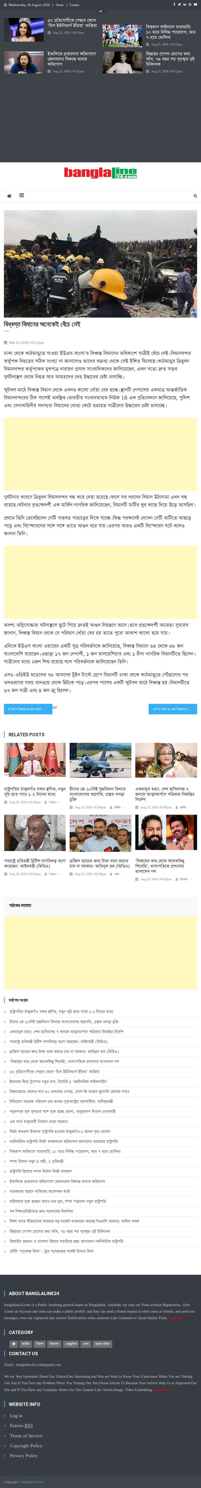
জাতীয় (117, 807)
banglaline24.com (32, 1482)
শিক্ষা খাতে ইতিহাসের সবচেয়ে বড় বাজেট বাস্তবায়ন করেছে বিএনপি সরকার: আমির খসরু (74, 1221)
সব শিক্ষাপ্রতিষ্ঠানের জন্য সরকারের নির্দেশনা (41, 1211)
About (59, 5)
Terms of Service (26, 1436)
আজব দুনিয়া (102, 1344)
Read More (177, 1318)
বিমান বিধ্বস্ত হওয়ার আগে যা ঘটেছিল (31, 709)
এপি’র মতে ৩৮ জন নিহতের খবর (172, 709)
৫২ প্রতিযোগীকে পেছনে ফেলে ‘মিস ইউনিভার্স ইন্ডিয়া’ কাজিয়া (72, 23)
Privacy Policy (24, 1455)
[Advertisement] (100, 117)
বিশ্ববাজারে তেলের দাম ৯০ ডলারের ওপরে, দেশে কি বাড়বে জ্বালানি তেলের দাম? (69, 1091)
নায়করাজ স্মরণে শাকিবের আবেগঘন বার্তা (40, 1191)
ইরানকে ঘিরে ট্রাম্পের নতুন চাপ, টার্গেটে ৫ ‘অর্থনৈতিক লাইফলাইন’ (58, 1081)
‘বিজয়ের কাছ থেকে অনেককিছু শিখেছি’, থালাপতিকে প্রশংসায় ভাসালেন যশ (159, 866)
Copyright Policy (26, 1446)
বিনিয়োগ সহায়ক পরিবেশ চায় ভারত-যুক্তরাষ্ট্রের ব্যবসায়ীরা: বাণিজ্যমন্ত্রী (61, 1101)
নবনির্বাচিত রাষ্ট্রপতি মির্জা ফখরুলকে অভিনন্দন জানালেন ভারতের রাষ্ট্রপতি (64, 1141)
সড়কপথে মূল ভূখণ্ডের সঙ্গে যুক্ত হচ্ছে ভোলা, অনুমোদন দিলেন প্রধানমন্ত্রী (63, 1111)
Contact (74, 5)
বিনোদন (184, 879)
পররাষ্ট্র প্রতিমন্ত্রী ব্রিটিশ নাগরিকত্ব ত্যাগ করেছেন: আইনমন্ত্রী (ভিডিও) (35, 864)
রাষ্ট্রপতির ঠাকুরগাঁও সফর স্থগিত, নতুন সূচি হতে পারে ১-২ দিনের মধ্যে (35, 792)
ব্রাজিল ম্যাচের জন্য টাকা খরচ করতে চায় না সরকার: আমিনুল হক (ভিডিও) (100, 864)
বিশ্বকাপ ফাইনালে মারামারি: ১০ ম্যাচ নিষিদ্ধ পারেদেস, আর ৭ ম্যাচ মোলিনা (171, 32)
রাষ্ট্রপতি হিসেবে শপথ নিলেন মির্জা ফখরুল (41, 1171)
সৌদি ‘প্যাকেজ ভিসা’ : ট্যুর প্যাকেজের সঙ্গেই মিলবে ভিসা (52, 1251)
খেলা (116, 874)
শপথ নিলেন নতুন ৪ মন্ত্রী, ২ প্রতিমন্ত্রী (37, 1161)
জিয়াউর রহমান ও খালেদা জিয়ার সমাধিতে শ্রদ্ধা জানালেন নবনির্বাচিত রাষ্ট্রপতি (67, 1241)
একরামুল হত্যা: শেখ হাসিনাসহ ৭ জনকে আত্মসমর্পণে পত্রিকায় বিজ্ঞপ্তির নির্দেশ (164, 794)
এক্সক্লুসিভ (70, 1344)
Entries (21, 1425)
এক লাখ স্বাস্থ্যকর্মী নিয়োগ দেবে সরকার (39, 1121)
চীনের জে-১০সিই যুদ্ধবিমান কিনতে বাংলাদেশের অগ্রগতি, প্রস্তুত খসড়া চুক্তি (98, 794)
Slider (53, 802)
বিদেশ (39, 1344)
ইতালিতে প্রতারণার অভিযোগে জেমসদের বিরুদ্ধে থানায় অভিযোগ (72, 59)
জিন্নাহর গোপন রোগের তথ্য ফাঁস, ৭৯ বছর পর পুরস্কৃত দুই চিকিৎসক (170, 59)
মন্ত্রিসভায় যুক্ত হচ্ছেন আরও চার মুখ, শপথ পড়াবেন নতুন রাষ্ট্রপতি (58, 1201)
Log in (16, 1415)
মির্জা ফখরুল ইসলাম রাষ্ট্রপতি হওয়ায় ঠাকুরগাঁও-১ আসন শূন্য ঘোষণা (60, 1131)
